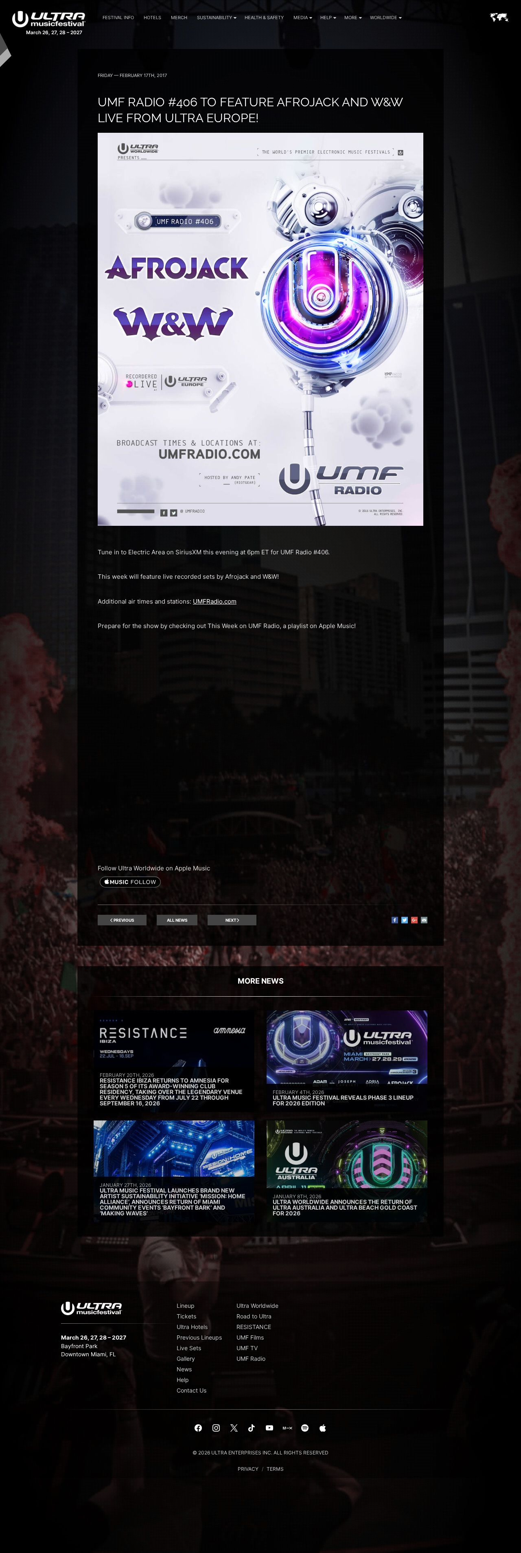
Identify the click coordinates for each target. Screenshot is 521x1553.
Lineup (186, 1305)
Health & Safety (264, 17)
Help (326, 17)
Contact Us (191, 1390)
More (350, 17)
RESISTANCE (253, 1326)
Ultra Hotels (192, 1326)
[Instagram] (216, 1428)
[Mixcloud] (287, 1428)
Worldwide (383, 17)
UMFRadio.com (214, 601)
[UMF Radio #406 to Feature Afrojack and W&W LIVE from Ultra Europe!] (260, 523)
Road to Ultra (253, 1316)
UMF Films (250, 1337)
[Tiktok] (251, 1428)
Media (300, 17)
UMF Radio (250, 1358)
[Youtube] (269, 1428)
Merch (179, 17)
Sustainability (214, 17)
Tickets (186, 1316)
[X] (234, 1428)
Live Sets (189, 1347)
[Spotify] (305, 1428)
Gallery (186, 1358)
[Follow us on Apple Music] (130, 882)
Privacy (248, 1469)
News (184, 1369)
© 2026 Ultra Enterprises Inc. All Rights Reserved (260, 1453)
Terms (275, 1469)
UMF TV (247, 1347)
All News (177, 920)
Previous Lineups (199, 1337)
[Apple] (323, 1428)
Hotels (152, 17)
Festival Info (118, 17)
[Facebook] (199, 1428)
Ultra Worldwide (257, 1305)
